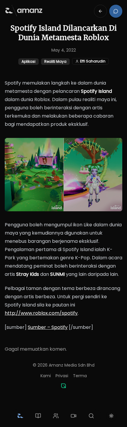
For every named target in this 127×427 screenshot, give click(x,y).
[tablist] (55, 415)
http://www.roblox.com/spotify (41, 313)
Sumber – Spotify (48, 327)
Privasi (62, 376)
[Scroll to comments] (115, 11)
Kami (45, 376)
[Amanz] (63, 385)
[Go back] (100, 11)
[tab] (20, 415)
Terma (80, 376)
